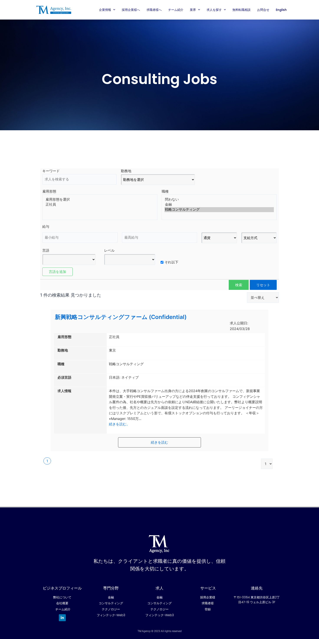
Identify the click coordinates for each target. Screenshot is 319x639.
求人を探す (214, 10)
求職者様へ (154, 10)
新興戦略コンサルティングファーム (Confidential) (121, 317)
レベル (109, 250)
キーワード (51, 171)
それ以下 (171, 262)
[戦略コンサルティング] (219, 209)
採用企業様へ (131, 10)
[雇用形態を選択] (100, 199)
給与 (45, 226)
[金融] (219, 204)
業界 (193, 10)
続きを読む (159, 442)
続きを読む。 (119, 424)
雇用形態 (49, 191)
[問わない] (219, 199)
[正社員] (100, 204)
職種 (165, 191)
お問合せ (263, 10)
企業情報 (105, 10)
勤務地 (126, 171)
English (281, 10)
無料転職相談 (241, 10)
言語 (45, 250)
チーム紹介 (175, 10)
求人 (159, 588)
